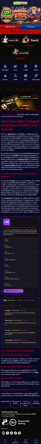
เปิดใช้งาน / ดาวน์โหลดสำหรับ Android (13, 290)
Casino (26, 70)
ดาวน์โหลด (25, 105)
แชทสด (36, 442)
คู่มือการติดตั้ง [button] (24, 108)
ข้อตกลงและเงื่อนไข (15, 402)
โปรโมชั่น (25, 442)
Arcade (5, 79)
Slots (15, 70)
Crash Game (36, 79)
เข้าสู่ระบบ (31, 27)
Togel (25, 79)
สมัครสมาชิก (10, 27)
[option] (12, 22)
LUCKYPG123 (30, 45)
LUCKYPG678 (20, 58)
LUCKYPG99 (10, 45)
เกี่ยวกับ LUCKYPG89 (36, 402)
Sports (36, 70)
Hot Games (5, 70)
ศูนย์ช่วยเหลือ (5, 401)
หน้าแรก (3, 114)
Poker (15, 79)
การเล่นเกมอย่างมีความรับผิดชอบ (25, 403)
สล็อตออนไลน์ (11, 114)
